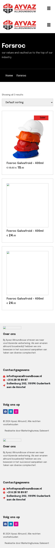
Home (9, 76)
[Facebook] (5, 411)
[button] (49, 8)
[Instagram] (16, 411)
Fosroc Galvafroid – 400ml (25, 163)
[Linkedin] (10, 411)
